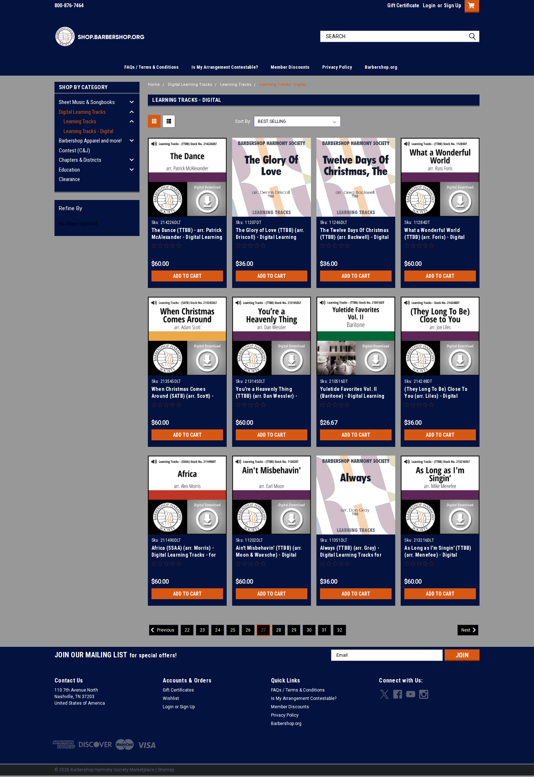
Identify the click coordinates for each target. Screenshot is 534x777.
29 (293, 630)
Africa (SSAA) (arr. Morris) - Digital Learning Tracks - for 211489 (183, 555)
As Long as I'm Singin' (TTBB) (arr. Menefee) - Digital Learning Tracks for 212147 (437, 555)
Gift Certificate (403, 5)
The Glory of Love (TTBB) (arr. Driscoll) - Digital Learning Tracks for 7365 (270, 237)
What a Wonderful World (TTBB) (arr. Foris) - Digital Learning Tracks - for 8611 (434, 237)
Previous (165, 630)
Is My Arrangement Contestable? (224, 67)
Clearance (69, 179)
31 (324, 630)
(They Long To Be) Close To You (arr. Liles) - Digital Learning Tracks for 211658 (436, 396)
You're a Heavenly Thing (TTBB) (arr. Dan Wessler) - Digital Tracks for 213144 (266, 396)
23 (202, 630)
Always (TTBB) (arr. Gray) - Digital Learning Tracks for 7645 (350, 555)
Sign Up (452, 5)
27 (263, 630)
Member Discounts (290, 67)
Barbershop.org (381, 67)
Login (429, 5)
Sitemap (166, 769)
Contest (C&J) (74, 150)
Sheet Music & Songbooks (87, 102)
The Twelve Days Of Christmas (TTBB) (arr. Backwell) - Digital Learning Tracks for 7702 (354, 237)
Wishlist (171, 698)
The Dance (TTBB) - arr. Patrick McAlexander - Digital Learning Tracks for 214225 (187, 237)
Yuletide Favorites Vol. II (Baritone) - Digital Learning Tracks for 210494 (352, 396)
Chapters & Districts (80, 160)
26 (248, 630)
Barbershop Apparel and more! (90, 140)
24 (217, 630)
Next (466, 630)
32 (339, 630)
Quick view (187, 211)
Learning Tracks (80, 121)
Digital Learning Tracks (82, 112)
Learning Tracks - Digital (88, 131)
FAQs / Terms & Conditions (151, 67)
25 (232, 630)
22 (187, 630)
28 (278, 630)
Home (154, 84)
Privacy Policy (337, 67)
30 (309, 630)
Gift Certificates (178, 690)
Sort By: (243, 121)
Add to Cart (187, 276)
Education (69, 170)
